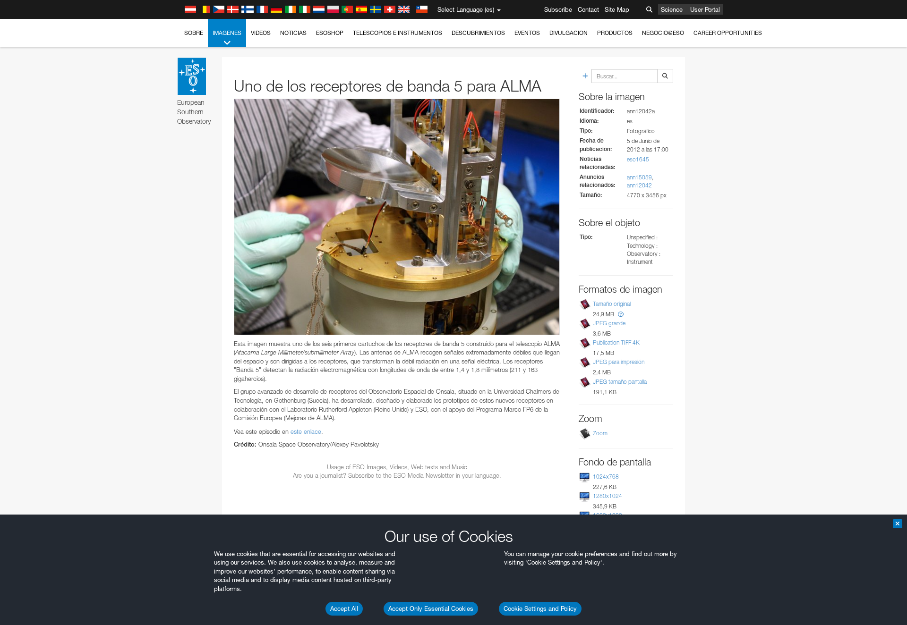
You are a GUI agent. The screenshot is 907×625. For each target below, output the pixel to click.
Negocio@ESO (663, 32)
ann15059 (639, 177)
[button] (621, 314)
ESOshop (329, 32)
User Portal (705, 9)
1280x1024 (607, 495)
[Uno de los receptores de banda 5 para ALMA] (396, 216)
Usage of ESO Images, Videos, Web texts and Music (397, 467)
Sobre (193, 32)
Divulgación (568, 32)
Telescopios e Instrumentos (397, 32)
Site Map (617, 9)
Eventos (527, 32)
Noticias (293, 32)
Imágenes (227, 32)
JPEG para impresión (618, 361)
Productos (615, 32)
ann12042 (639, 185)
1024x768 (606, 476)
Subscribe (558, 9)
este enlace (306, 431)
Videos (261, 32)
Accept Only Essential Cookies (430, 608)
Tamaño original (612, 303)
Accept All (344, 608)
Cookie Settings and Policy (540, 608)
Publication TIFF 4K (616, 342)
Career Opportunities (727, 32)
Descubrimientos (478, 32)
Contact (588, 9)
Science (672, 9)
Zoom (600, 433)
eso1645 (638, 159)
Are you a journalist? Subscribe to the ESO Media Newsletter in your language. (397, 475)
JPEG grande (609, 323)
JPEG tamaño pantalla (620, 381)
